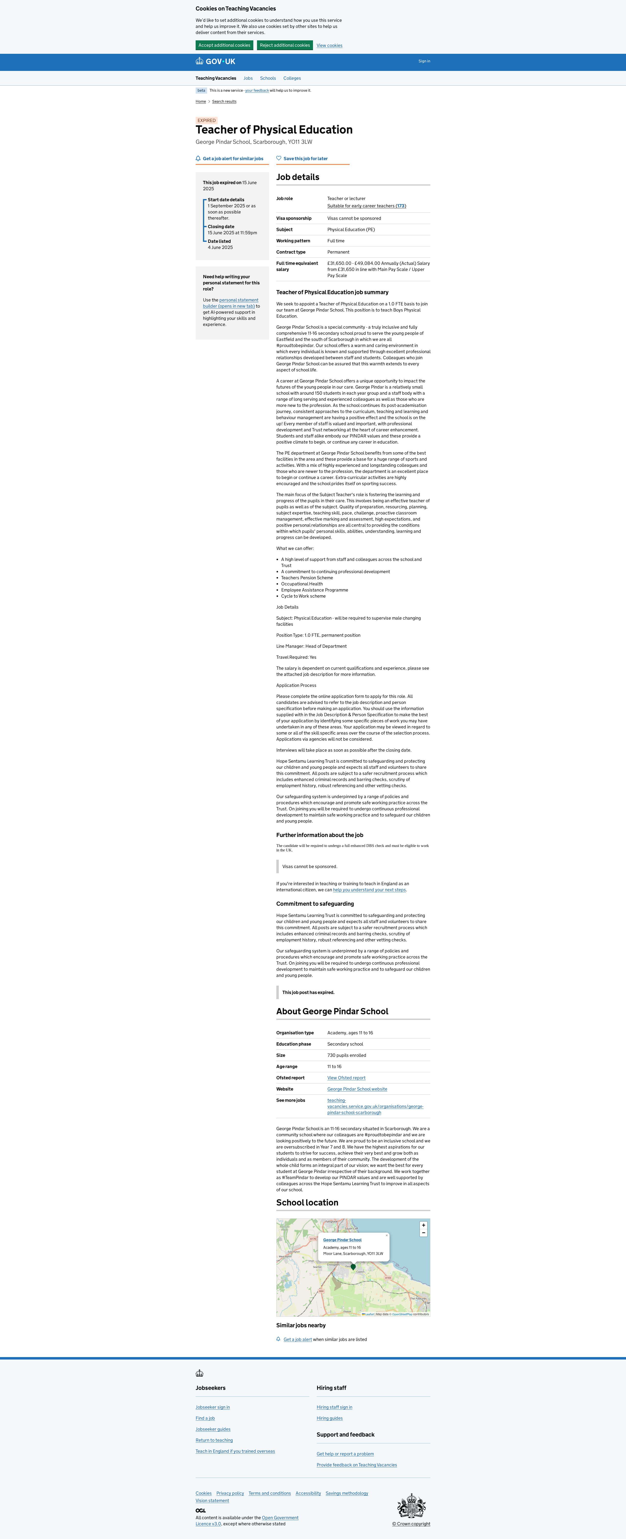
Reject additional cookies (285, 45)
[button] (353, 1267)
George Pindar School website (357, 1089)
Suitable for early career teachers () (366, 206)
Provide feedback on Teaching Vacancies (357, 1465)
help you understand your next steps (369, 889)
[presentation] (353, 1267)
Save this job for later (306, 158)
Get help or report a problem (345, 1454)
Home (201, 101)
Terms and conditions (270, 1493)
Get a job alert (298, 1339)
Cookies (204, 1493)
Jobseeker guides (213, 1429)
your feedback (257, 90)
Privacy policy (230, 1493)
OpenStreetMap (402, 1314)
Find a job (205, 1418)
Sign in (424, 61)
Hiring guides (330, 1418)
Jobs (248, 78)
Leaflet (369, 1314)
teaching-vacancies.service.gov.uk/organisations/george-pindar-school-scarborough (375, 1106)
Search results (224, 101)
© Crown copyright (411, 1524)
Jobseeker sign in (213, 1407)
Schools (268, 78)
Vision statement (212, 1500)
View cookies (330, 45)
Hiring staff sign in (334, 1407)
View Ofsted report (346, 1078)
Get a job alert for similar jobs (233, 158)
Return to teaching (214, 1440)
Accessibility (308, 1493)
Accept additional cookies (224, 45)
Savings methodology (347, 1493)
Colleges (292, 78)
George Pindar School (342, 1240)
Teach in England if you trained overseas (235, 1451)
